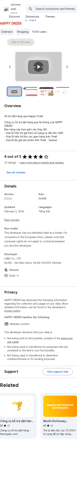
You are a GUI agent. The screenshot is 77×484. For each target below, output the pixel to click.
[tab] (14, 16)
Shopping (22, 31)
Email (12, 275)
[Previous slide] (9, 66)
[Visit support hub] (58, 371)
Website (14, 270)
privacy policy (12, 310)
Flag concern (12, 220)
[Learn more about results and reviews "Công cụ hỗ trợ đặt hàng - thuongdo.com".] (8, 425)
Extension (7, 31)
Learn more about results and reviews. (42, 162)
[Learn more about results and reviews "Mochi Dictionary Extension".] (51, 425)
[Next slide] (67, 66)
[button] (38, 67)
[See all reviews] (16, 172)
